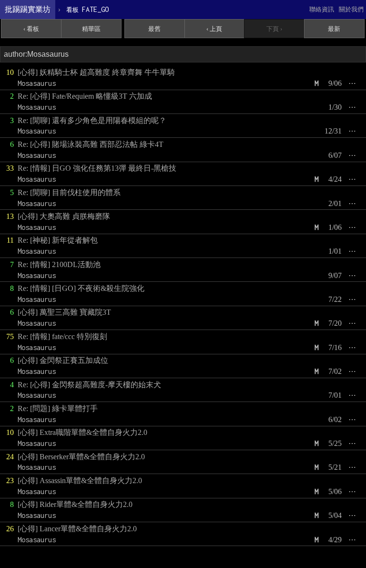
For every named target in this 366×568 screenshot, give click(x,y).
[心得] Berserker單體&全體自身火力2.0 (81, 457)
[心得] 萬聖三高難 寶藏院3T (64, 312)
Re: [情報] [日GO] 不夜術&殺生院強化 (81, 288)
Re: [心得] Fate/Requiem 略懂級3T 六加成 (85, 96)
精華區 (91, 28)
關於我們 (351, 9)
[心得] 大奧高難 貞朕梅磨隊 (64, 216)
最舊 (154, 28)
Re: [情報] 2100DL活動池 (59, 264)
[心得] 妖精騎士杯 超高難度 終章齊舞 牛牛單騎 (96, 72)
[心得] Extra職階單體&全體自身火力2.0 (82, 432)
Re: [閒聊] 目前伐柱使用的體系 (69, 192)
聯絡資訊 (321, 9)
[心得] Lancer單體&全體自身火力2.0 (77, 529)
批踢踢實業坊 (28, 9)
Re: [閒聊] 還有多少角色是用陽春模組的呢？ (92, 120)
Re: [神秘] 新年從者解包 (58, 240)
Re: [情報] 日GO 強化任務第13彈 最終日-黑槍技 (97, 168)
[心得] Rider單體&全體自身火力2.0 (75, 504)
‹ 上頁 (214, 28)
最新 (334, 28)
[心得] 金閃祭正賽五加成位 (63, 360)
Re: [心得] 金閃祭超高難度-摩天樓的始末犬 (89, 385)
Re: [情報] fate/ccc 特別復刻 (62, 336)
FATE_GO (87, 9)
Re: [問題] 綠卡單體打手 (58, 408)
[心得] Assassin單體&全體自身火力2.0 (80, 480)
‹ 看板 (31, 28)
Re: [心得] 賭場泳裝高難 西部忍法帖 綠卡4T (90, 144)
